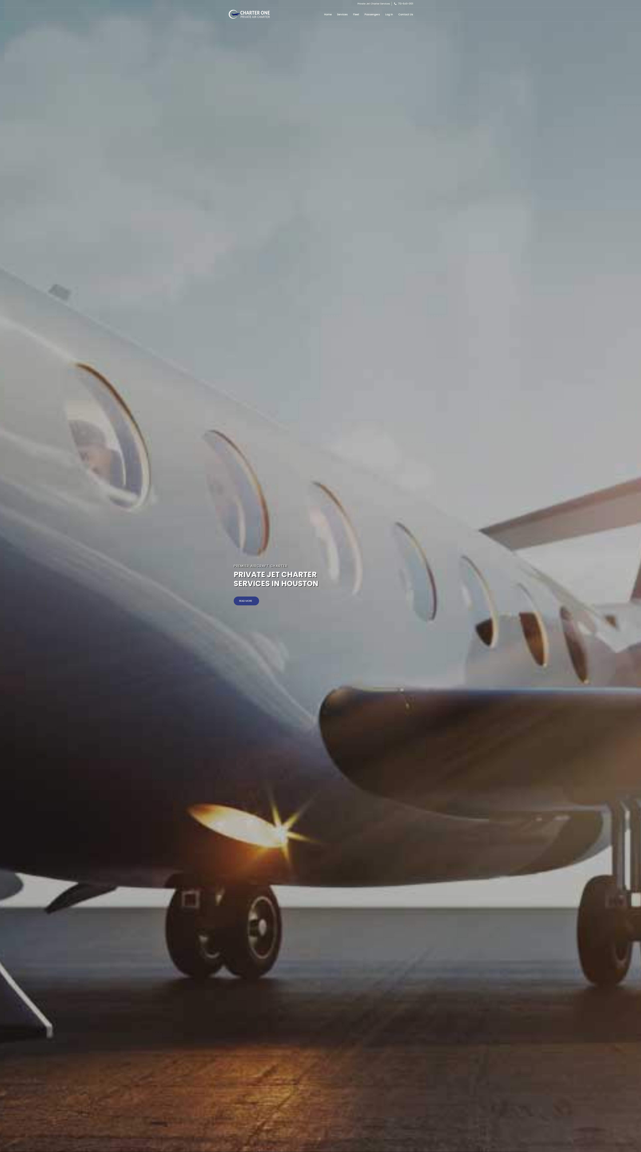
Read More (246, 601)
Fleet (356, 14)
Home (328, 14)
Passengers (372, 14)
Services (342, 14)
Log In (389, 14)
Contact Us (405, 14)
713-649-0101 (405, 3)
